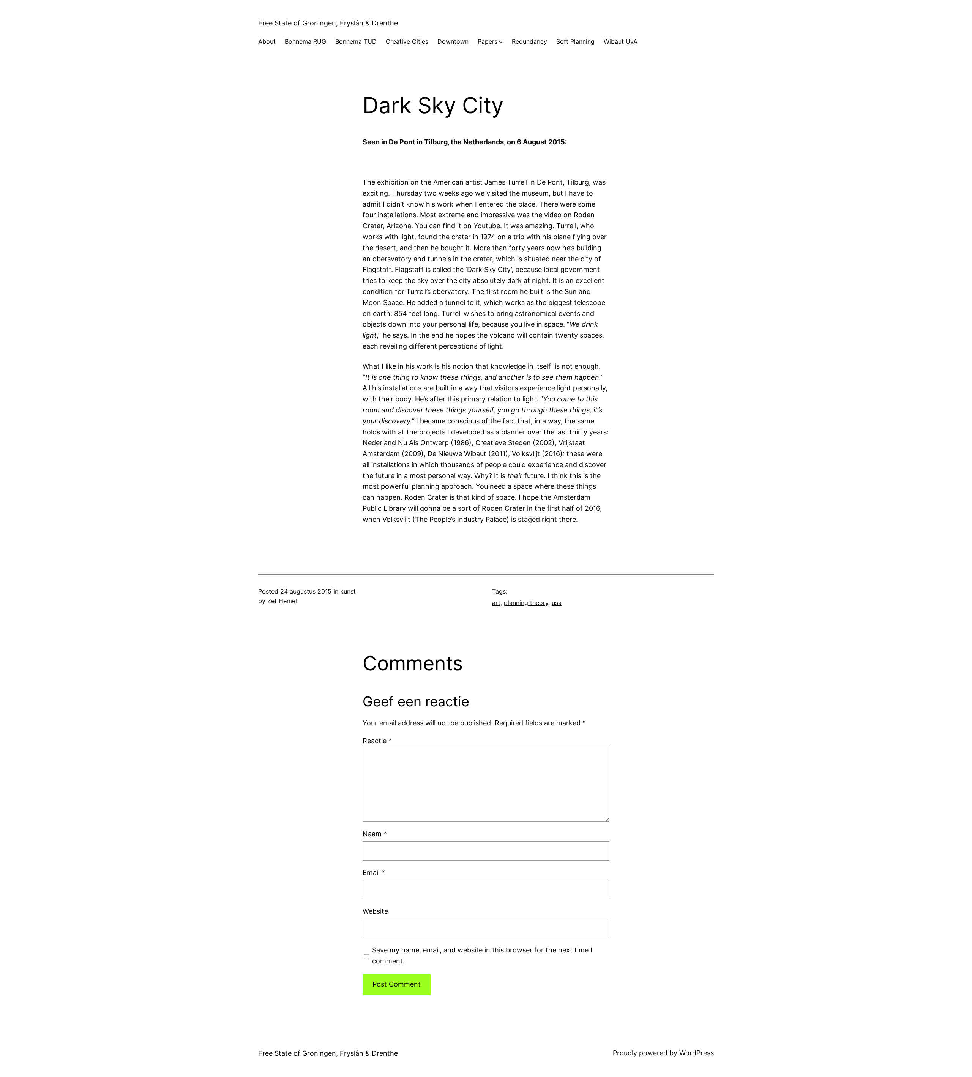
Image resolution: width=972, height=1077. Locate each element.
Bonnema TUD (356, 41)
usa (557, 602)
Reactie (377, 741)
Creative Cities (407, 41)
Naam (375, 834)
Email (374, 872)
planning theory (526, 602)
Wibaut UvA (620, 41)
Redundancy (529, 41)
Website (375, 911)
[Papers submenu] (501, 42)
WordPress (696, 1053)
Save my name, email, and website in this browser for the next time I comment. (482, 955)
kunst (348, 591)
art (496, 602)
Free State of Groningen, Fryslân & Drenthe (328, 23)
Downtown (453, 41)
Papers (487, 41)
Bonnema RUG (305, 41)
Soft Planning (575, 41)
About (267, 41)
